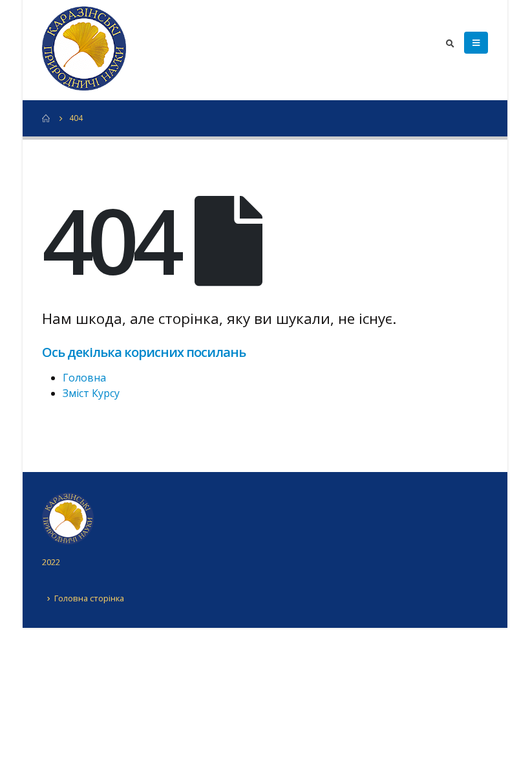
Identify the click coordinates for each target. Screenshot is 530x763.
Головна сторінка (89, 598)
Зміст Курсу (91, 393)
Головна (84, 378)
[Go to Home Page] (46, 118)
